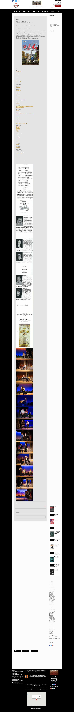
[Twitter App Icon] (54, 684)
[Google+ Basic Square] (52, 645)
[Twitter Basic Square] (51, 645)
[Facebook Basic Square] (49, 645)
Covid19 (56, 636)
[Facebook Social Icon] (13, 1)
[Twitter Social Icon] (16, 1)
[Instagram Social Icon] (19, 1)
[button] (16, 11)
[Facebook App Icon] (52, 684)
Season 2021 (51, 638)
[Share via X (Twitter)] (18, 503)
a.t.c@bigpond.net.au (58, 4)
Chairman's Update (52, 636)
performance (55, 638)
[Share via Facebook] (16, 503)
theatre (59, 638)
